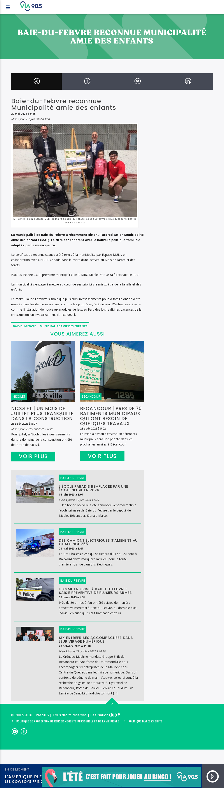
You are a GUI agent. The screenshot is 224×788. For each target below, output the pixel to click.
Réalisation (99, 715)
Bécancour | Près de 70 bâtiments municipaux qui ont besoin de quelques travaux (111, 416)
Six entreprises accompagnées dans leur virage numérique (96, 639)
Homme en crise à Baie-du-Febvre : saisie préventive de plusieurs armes (95, 590)
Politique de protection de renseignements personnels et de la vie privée (67, 721)
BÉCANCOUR (90, 396)
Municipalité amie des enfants (64, 326)
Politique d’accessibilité (146, 721)
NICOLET (19, 396)
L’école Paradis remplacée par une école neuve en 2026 (93, 488)
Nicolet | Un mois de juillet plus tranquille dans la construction (42, 413)
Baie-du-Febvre (24, 326)
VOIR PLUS (33, 456)
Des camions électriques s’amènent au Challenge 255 (98, 542)
